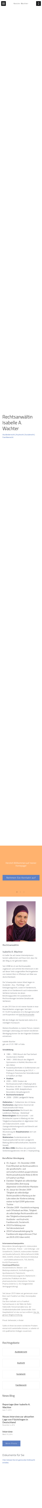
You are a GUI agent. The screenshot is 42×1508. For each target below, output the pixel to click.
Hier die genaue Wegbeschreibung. (21, 1313)
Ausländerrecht (21, 1352)
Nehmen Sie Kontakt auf (21, 877)
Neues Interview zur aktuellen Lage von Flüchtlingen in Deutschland (18, 1419)
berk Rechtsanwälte (26, 1014)
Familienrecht (21, 1385)
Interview (7, 1431)
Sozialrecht (20, 1374)
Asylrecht (21, 1363)
